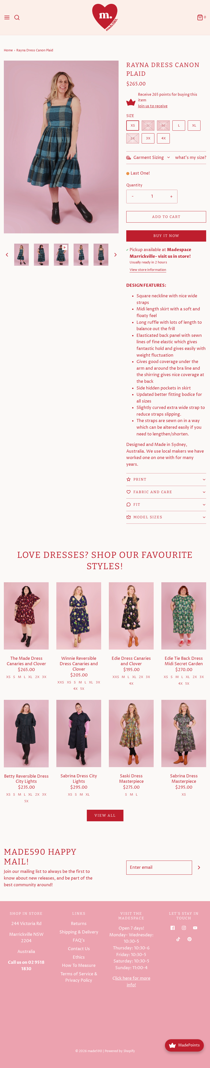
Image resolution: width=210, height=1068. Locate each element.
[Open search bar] (19, 17)
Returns (79, 924)
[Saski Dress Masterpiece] (131, 733)
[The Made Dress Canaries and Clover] (26, 615)
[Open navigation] (7, 17)
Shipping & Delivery (78, 932)
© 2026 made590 (88, 1051)
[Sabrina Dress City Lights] (78, 733)
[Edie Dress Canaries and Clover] (131, 615)
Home (8, 50)
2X (132, 138)
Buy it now (166, 236)
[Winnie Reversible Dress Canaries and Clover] (78, 615)
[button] (7, 254)
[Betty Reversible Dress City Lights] (26, 733)
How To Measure (79, 965)
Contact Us (79, 949)
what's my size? (190, 157)
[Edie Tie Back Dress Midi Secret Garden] (183, 615)
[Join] (199, 868)
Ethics (79, 957)
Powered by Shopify (120, 1051)
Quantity (134, 185)
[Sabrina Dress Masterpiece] (183, 733)
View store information (148, 270)
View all (105, 815)
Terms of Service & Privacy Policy (78, 977)
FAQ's (79, 940)
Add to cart (166, 217)
